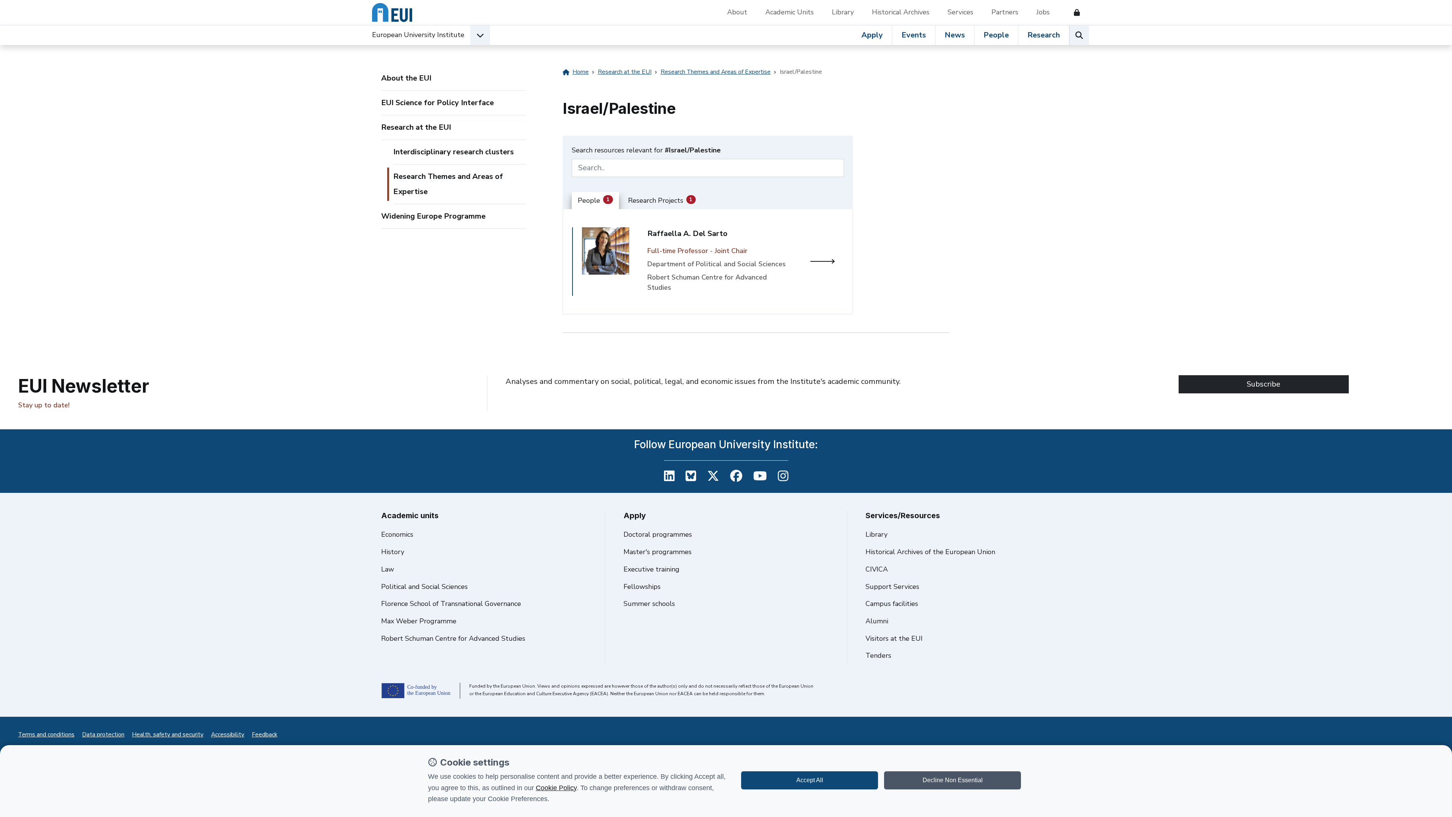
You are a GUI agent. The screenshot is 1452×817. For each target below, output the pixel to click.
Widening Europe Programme (433, 216)
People (996, 35)
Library (843, 12)
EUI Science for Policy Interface (437, 103)
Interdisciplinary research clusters (453, 152)
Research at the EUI (416, 127)
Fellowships (642, 586)
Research (1043, 35)
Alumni (877, 621)
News (955, 35)
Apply (872, 35)
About (737, 12)
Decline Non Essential (953, 780)
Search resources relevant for (646, 150)
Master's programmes (658, 551)
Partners (1004, 12)
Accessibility (227, 734)
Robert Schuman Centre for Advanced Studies (453, 638)
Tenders (878, 655)
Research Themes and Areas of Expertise (448, 184)
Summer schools (649, 603)
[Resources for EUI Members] (1074, 12)
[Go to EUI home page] (392, 12)
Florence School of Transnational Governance (451, 603)
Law (387, 569)
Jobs (1043, 12)
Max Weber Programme (418, 621)
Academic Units (789, 12)
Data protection (103, 734)
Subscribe (1263, 384)
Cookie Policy (556, 788)
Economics (397, 534)
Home (580, 72)
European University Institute (418, 34)
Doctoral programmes (658, 534)
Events (913, 35)
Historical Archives (900, 12)
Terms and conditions (46, 734)
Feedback (264, 734)
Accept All (809, 780)
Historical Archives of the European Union (930, 551)
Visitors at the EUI (894, 638)
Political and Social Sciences (424, 586)
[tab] (595, 201)
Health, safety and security (167, 734)
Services (960, 12)
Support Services (892, 586)
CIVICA (877, 569)
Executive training (651, 569)
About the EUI (406, 78)
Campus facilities (892, 603)
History (392, 551)
